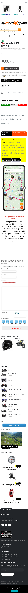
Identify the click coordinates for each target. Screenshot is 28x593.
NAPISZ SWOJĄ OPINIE (11, 68)
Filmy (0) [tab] (7, 92)
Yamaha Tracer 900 (12, 404)
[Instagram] (9, 525)
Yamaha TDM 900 (12, 369)
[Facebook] (2, 86)
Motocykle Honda (5, 554)
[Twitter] (5, 86)
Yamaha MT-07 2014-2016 (13, 409)
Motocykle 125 (14, 554)
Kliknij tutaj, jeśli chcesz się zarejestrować (14, 266)
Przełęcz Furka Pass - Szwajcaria (9, 448)
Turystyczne (5, 36)
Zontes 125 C (18, 338)
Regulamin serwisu (5, 546)
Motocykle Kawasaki (6, 559)
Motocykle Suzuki (15, 556)
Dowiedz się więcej (22, 588)
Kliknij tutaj (15, 520)
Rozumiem (14, 591)
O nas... (3, 547)
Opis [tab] (2, 92)
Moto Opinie (11, 34)
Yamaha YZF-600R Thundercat (14, 399)
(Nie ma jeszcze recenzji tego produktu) (19, 49)
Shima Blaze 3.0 (8, 14)
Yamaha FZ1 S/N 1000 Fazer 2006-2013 (16, 394)
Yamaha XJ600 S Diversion (14, 373)
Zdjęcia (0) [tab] (20, 92)
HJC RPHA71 (4, 338)
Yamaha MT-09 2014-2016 (13, 384)
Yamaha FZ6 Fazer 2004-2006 (14, 379)
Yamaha (12, 36)
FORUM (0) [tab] (13, 92)
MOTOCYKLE (19, 34)
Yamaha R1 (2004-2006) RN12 (14, 389)
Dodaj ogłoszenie (14, 425)
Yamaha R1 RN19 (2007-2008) (14, 414)
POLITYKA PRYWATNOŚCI (6, 544)
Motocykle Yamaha (6, 556)
